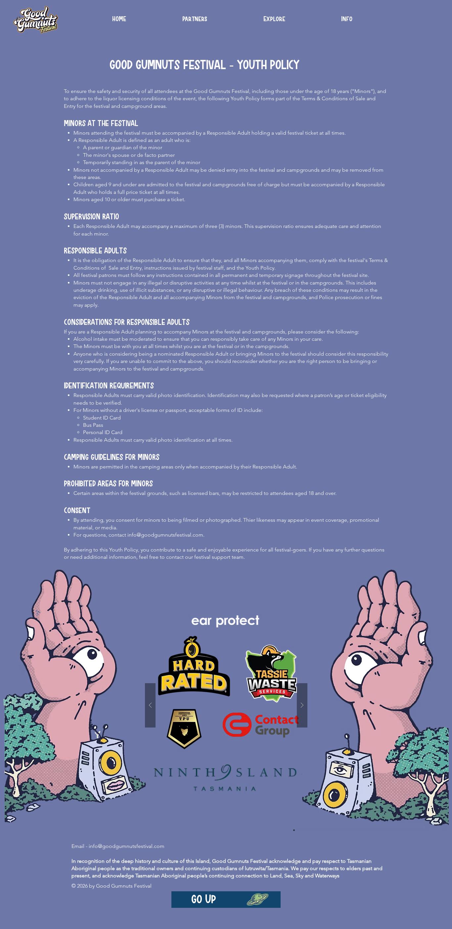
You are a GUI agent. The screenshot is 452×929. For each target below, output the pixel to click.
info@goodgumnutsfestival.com (165, 535)
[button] (346, 19)
